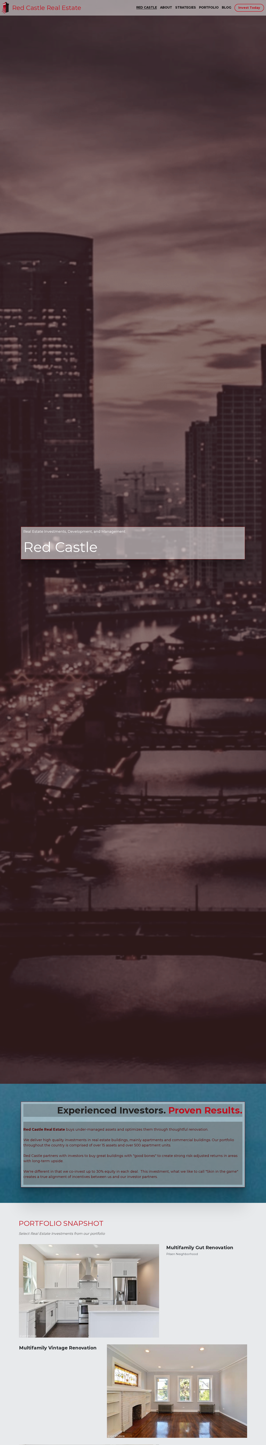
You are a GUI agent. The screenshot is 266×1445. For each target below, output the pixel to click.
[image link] (5, 7)
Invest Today (249, 8)
